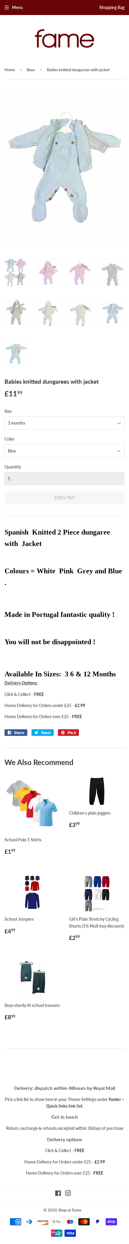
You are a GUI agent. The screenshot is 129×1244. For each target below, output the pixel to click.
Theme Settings (82, 1099)
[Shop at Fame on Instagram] (68, 1194)
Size (8, 411)
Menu (17, 7)
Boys (31, 69)
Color (9, 438)
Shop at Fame (69, 1210)
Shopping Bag (111, 7)
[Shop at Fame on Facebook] (58, 1194)
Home (9, 69)
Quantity (12, 466)
